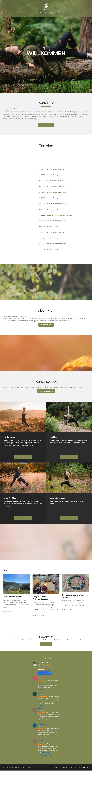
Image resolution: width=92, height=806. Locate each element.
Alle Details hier (23, 457)
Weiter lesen (8, 611)
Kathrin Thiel (41, 693)
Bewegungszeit (48, 13)
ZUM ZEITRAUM (46, 125)
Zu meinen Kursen (46, 391)
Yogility (55, 175)
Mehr (57, 13)
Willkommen (37, 13)
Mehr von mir (46, 324)
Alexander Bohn (42, 724)
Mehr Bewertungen (46, 755)
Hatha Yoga (57, 169)
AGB (71, 767)
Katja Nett (41, 677)
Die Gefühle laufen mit (12, 597)
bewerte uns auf (43, 673)
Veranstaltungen (57, 498)
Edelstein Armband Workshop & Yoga (59, 215)
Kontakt (55, 767)
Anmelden (46, 644)
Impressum (64, 767)
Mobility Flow (10, 498)
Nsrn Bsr (40, 740)
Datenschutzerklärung (81, 767)
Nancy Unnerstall (43, 663)
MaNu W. (40, 708)
